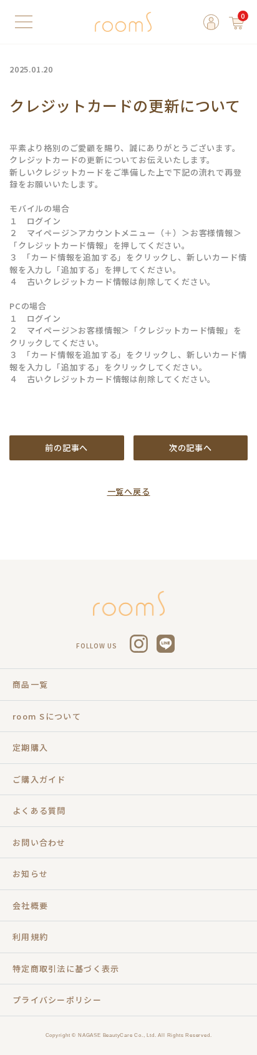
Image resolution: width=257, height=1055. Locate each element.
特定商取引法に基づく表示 (66, 968)
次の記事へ (190, 447)
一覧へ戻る (128, 491)
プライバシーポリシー (57, 1000)
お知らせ (30, 873)
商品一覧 (30, 684)
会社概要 (30, 905)
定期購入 (30, 747)
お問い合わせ (39, 842)
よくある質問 (39, 810)
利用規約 (30, 937)
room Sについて (46, 716)
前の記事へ (66, 447)
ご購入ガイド (39, 779)
